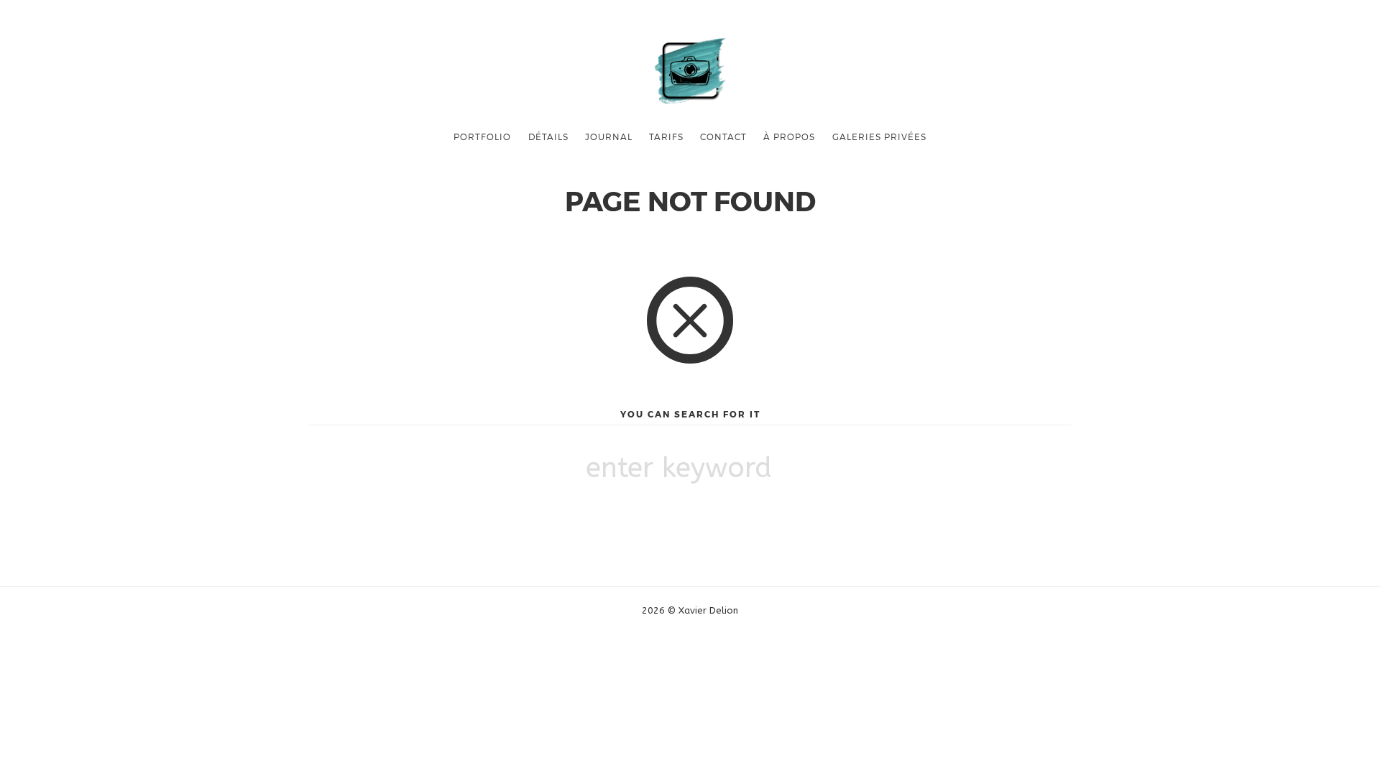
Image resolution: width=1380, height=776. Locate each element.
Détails (548, 136)
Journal (608, 136)
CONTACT (723, 136)
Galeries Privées (879, 136)
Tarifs (666, 136)
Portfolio (482, 136)
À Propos (789, 136)
